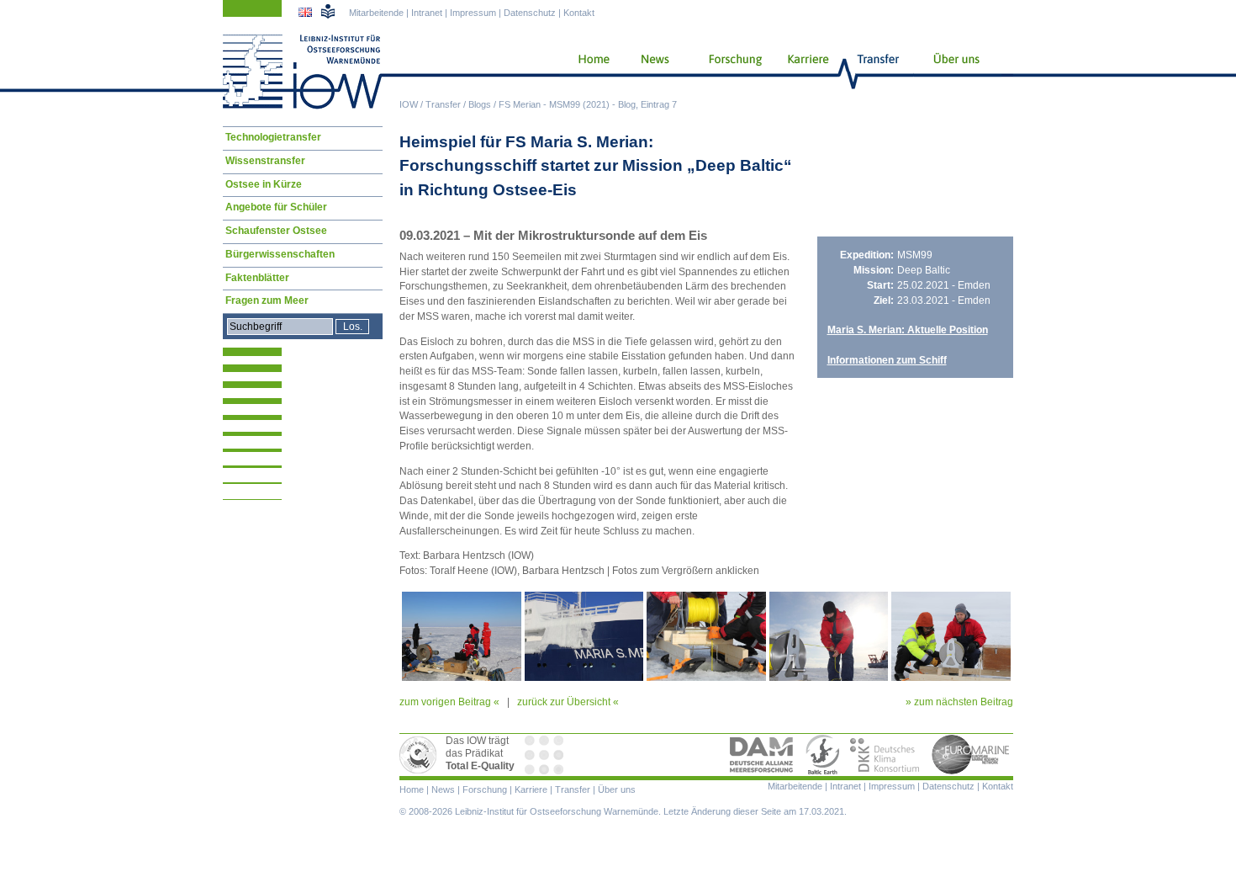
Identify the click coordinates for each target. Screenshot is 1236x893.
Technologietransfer (273, 137)
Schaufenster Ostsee (276, 231)
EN (306, 14)
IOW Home (303, 71)
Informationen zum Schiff (887, 360)
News (652, 71)
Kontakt (578, 13)
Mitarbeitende (376, 13)
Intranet (426, 13)
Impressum (473, 13)
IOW (408, 104)
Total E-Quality (420, 755)
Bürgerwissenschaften (280, 254)
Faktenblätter (257, 278)
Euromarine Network (971, 755)
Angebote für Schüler (276, 207)
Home (587, 71)
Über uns (957, 71)
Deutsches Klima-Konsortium (885, 755)
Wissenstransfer (265, 161)
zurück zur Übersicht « (568, 702)
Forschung (729, 71)
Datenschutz (530, 13)
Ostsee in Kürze (263, 184)
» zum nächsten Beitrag (959, 702)
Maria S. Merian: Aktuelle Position (907, 330)
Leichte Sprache (327, 11)
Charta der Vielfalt (546, 755)
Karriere (803, 71)
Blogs (479, 104)
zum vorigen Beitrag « (449, 702)
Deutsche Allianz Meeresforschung (761, 755)
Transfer (443, 104)
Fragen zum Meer (267, 300)
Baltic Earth (822, 755)
